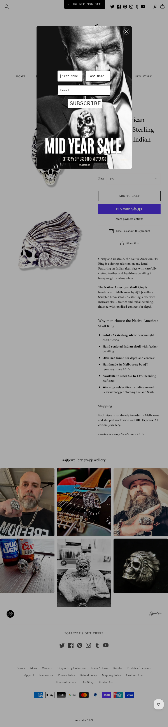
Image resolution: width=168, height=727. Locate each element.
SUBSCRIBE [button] (85, 103)
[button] (126, 31)
